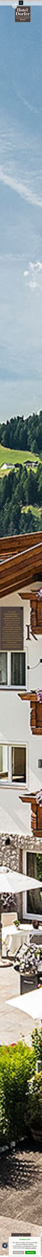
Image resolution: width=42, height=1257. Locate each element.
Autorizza (30, 1252)
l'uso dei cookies (30, 1248)
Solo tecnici (18, 1252)
